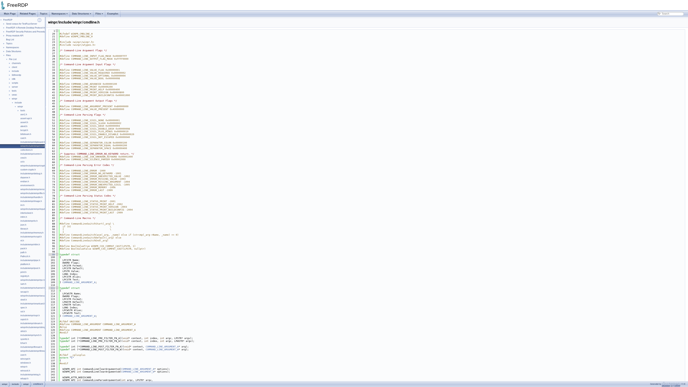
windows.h (25, 363)
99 (51, 254)
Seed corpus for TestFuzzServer (21, 24)
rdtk (13, 79)
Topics (43, 13)
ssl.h (22, 311)
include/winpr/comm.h (31, 154)
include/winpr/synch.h (31, 335)
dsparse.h (25, 177)
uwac (14, 95)
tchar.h (23, 343)
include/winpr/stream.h (31, 323)
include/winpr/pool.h (30, 268)
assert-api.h (26, 118)
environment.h (27, 185)
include (15, 71)
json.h (23, 225)
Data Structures (80, 13)
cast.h (23, 138)
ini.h (22, 205)
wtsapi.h (24, 378)
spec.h (23, 307)
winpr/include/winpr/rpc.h (32, 280)
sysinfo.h (24, 339)
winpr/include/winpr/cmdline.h (34, 146)
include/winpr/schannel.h (32, 288)
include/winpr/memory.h (32, 232)
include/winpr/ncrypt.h (31, 236)
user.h (23, 355)
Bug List (10, 39)
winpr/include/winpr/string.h (33, 327)
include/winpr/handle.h (31, 197)
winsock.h (25, 370)
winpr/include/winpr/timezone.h (35, 351)
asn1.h (23, 114)
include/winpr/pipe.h (30, 260)
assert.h (24, 122)
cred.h (23, 158)
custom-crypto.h (28, 169)
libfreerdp (16, 75)
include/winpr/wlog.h (30, 374)
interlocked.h (26, 213)
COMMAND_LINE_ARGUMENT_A (79, 282)
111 (51, 288)
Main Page (10, 13)
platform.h (25, 264)
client (14, 67)
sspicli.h (24, 319)
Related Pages (28, 13)
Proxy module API (14, 35)
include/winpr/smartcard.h (33, 303)
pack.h (23, 248)
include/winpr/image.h (31, 201)
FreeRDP (7, 20)
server (15, 87)
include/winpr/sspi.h (30, 315)
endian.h (24, 181)
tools (14, 91)
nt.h (22, 240)
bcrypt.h (24, 130)
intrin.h (23, 217)
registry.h (24, 276)
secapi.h (24, 292)
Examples (112, 13)
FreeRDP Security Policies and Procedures (27, 31)
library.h (24, 229)
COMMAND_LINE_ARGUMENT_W (79, 316)
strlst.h (23, 331)
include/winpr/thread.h (31, 347)
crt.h (22, 162)
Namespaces (59, 13)
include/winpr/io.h (29, 221)
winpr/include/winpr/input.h (33, 209)
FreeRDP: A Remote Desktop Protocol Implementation (32, 28)
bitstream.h (25, 134)
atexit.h (23, 126)
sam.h (23, 284)
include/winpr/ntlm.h (30, 244)
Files (98, 13)
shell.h (23, 299)
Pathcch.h (25, 256)
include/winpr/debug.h (31, 173)
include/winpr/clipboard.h (32, 142)
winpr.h (23, 367)
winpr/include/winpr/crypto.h (34, 165)
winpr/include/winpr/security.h (34, 296)
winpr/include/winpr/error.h (33, 189)
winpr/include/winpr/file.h (32, 193)
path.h (23, 252)
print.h (23, 272)
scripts (15, 83)
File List (12, 59)
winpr (14, 98)
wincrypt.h (25, 359)
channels (16, 63)
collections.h (26, 150)
